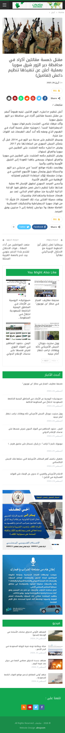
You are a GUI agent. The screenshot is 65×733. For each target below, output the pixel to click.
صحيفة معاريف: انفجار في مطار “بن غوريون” (42, 384)
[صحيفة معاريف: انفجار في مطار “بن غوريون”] (46, 288)
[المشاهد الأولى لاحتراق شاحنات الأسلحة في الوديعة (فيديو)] (55, 635)
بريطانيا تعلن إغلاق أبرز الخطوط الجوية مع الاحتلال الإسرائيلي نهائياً (49, 249)
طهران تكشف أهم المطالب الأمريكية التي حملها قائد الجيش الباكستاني (33, 460)
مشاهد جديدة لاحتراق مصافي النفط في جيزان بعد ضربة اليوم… (25, 662)
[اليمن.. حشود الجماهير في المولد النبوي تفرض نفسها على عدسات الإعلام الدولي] (18, 331)
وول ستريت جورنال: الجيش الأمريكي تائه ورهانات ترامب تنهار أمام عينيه (34, 415)
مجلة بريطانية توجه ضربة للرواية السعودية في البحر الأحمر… (26, 647)
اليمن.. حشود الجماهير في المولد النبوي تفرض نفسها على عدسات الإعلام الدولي (35, 430)
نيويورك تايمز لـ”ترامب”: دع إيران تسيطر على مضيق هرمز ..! (35, 444)
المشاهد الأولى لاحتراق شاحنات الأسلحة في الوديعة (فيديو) (26, 633)
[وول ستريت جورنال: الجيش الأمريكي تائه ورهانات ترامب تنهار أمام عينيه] (46, 331)
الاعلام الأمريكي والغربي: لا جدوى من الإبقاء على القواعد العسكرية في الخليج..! (36, 475)
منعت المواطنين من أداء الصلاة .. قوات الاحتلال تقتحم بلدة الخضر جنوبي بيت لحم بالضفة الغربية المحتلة (16, 251)
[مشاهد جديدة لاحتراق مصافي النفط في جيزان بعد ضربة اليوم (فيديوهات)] (55, 664)
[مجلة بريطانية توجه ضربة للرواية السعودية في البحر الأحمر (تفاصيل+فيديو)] (55, 650)
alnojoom (40, 728)
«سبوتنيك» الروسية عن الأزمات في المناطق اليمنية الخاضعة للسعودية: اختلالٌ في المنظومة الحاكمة (35, 400)
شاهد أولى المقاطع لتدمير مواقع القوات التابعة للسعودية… (25, 676)
